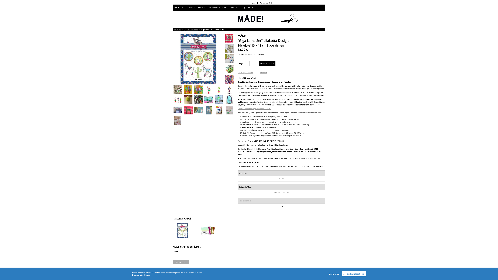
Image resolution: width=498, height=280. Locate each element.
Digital (201, 8)
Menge (240, 63)
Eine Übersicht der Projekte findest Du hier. (254, 108)
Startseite (178, 8)
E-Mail (175, 251)
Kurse (224, 8)
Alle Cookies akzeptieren (353, 274)
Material (190, 8)
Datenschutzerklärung (141, 275)
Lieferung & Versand (245, 72)
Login (254, 3)
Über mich (234, 8)
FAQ (243, 8)
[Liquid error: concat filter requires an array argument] (182, 237)
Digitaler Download (191, 30)
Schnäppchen (214, 8)
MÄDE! (281, 178)
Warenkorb (266, 3)
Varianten (263, 72)
